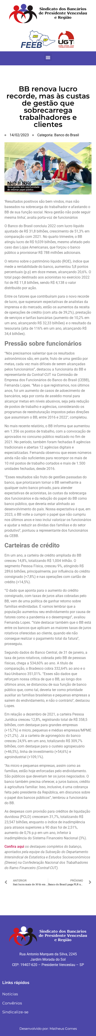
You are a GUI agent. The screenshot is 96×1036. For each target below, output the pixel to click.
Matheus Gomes (63, 1028)
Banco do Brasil (66, 135)
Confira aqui (14, 846)
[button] (48, 57)
